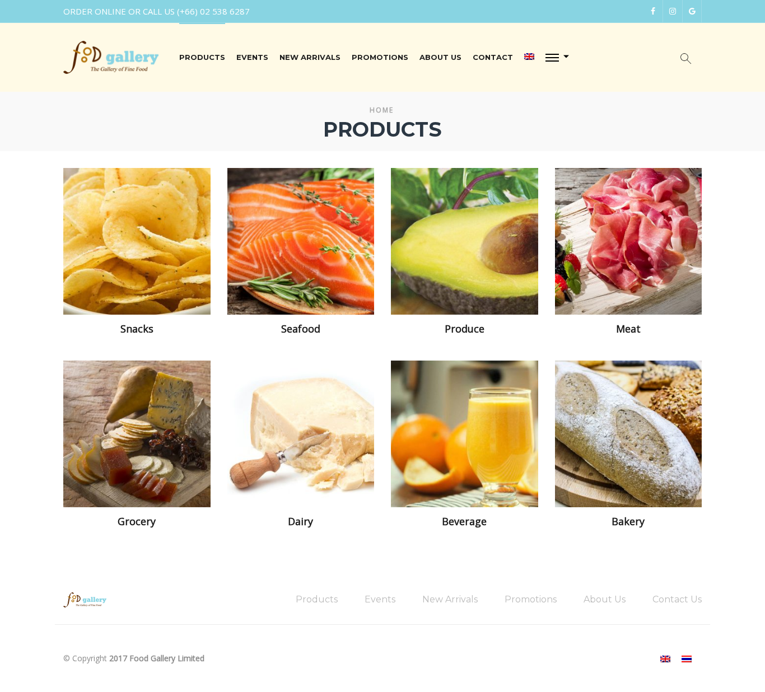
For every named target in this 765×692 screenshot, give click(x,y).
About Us (440, 57)
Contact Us (677, 599)
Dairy (300, 522)
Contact (493, 57)
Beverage (464, 522)
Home (382, 110)
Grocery (137, 522)
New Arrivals (309, 57)
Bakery (628, 522)
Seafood (300, 329)
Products (202, 57)
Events (252, 57)
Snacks (136, 329)
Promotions (380, 57)
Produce (464, 329)
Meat (628, 329)
